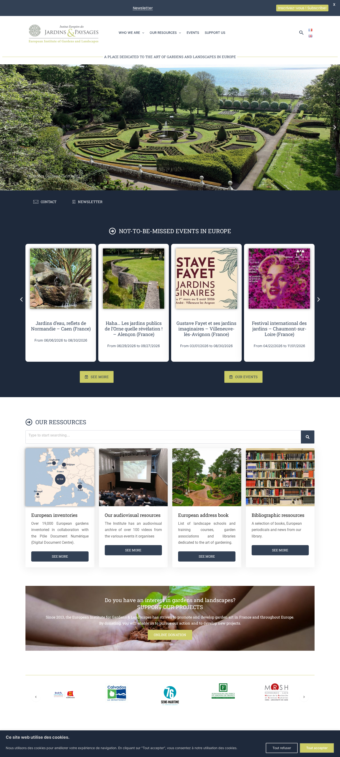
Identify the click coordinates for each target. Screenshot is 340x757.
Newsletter (143, 8)
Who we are (129, 33)
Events (193, 33)
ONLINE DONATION (170, 634)
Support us (215, 33)
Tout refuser (281, 748)
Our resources (163, 33)
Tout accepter (317, 748)
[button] (142, 32)
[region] (170, 743)
